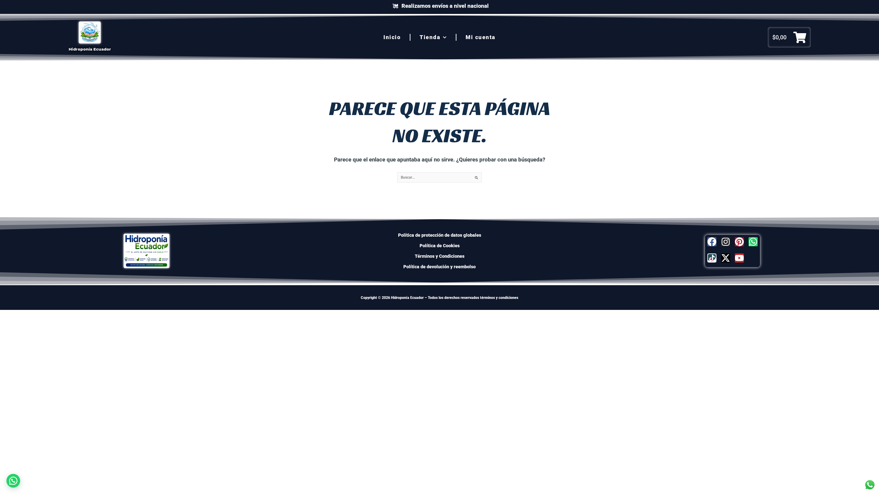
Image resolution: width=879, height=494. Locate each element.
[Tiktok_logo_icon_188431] (711, 258)
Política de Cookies (440, 245)
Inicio (392, 37)
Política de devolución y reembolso (439, 266)
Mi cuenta (481, 37)
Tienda (430, 37)
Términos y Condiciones (439, 256)
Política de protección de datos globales (439, 235)
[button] (13, 481)
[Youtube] (739, 258)
